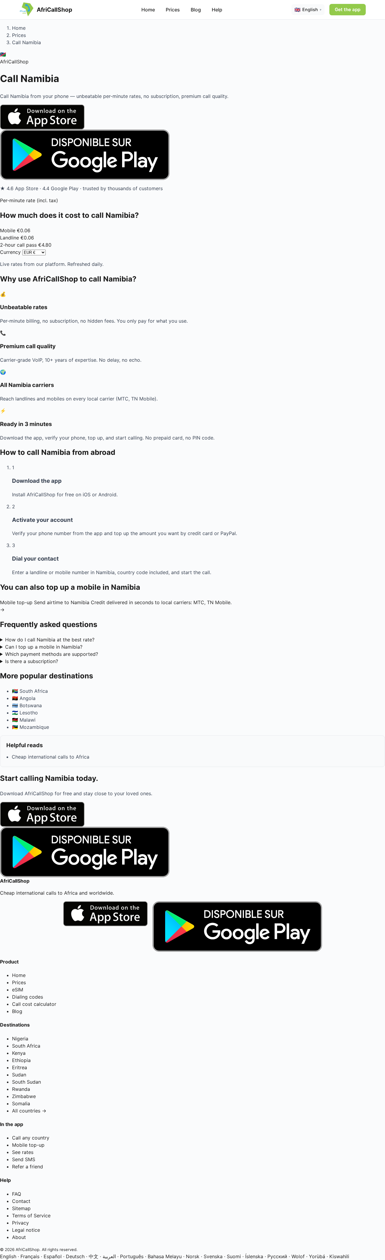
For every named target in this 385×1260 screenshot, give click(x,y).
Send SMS (23, 1159)
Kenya (19, 1053)
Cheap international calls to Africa (50, 757)
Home (148, 10)
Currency (10, 252)
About (19, 1237)
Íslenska (254, 1256)
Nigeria (20, 1039)
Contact (21, 1201)
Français (29, 1256)
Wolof (298, 1256)
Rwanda (21, 1089)
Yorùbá (317, 1256)
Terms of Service (31, 1216)
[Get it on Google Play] (192, 154)
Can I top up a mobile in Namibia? (43, 647)
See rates (22, 1152)
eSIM (17, 990)
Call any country (30, 1138)
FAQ (16, 1194)
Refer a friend (27, 1167)
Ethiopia (21, 1060)
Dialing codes (27, 997)
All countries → (29, 1111)
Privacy (20, 1223)
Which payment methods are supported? (51, 654)
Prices (173, 10)
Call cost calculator (34, 1004)
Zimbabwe (24, 1096)
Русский (277, 1256)
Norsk (192, 1256)
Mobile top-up (28, 1145)
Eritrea (19, 1067)
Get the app (347, 9)
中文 (93, 1256)
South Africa (26, 1046)
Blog (196, 10)
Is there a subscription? (31, 661)
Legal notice (26, 1230)
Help (217, 10)
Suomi (234, 1256)
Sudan (19, 1075)
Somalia (21, 1103)
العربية (109, 1256)
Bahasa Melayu (165, 1256)
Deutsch (75, 1256)
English (8, 1256)
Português (131, 1256)
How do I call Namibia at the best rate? (49, 640)
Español (53, 1256)
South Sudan (26, 1082)
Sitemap (21, 1208)
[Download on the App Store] (192, 117)
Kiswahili (339, 1256)
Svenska (213, 1256)
